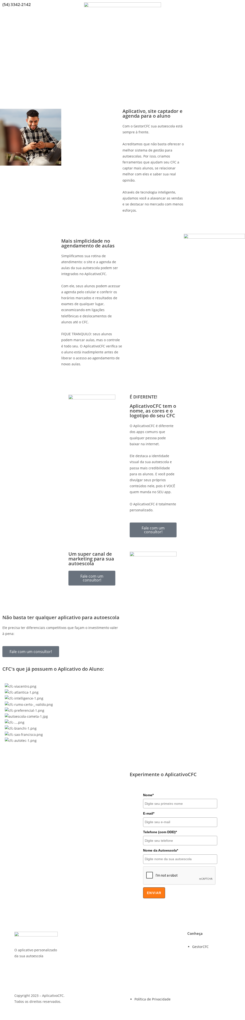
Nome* (148, 795)
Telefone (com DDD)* (160, 832)
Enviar (154, 893)
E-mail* (148, 813)
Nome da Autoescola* (160, 850)
